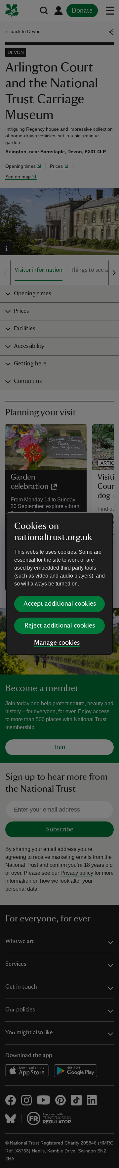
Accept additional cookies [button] (59, 603)
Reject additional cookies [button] (59, 625)
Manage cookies (57, 642)
